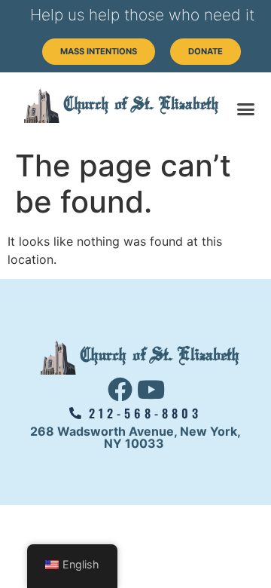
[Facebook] (120, 390)
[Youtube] (151, 390)
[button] (246, 109)
